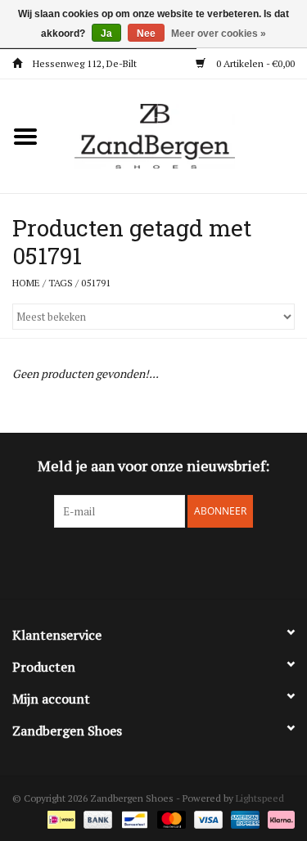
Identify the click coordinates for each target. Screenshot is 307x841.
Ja (106, 33)
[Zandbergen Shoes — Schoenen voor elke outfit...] (179, 134)
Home (26, 283)
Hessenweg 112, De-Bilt (83, 63)
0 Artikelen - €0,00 (254, 63)
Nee (146, 33)
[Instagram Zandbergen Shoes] (168, 561)
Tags (60, 283)
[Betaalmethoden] (60, 818)
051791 (96, 283)
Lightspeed (260, 798)
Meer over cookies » (218, 33)
